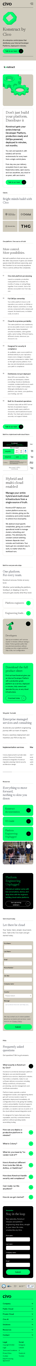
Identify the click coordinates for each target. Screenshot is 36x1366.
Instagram (22, 1345)
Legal (4, 1348)
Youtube (21, 1356)
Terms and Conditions (10, 1350)
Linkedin (21, 1348)
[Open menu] (31, 4)
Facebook (22, 1353)
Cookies (5, 1356)
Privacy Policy (17, 1021)
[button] (18, 1065)
